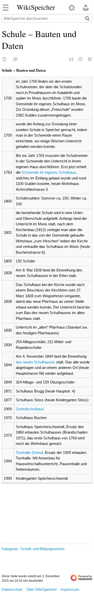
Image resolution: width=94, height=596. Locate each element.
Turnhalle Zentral (29, 452)
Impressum (70, 589)
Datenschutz (12, 589)
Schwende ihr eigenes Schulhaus (49, 172)
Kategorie (9, 549)
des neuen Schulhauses (35, 362)
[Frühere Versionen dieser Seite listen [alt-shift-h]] (80, 59)
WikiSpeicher (36, 7)
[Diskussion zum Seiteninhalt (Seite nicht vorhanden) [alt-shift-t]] (15, 59)
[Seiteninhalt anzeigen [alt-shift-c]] (4, 59)
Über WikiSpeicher (41, 589)
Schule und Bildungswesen (42, 549)
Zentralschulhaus (30, 409)
